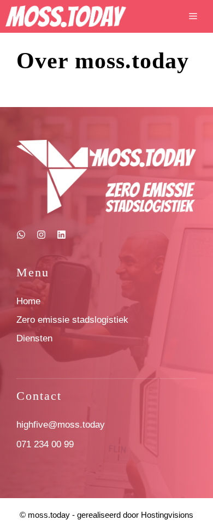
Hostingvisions (167, 514)
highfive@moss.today (60, 424)
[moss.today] (65, 16)
